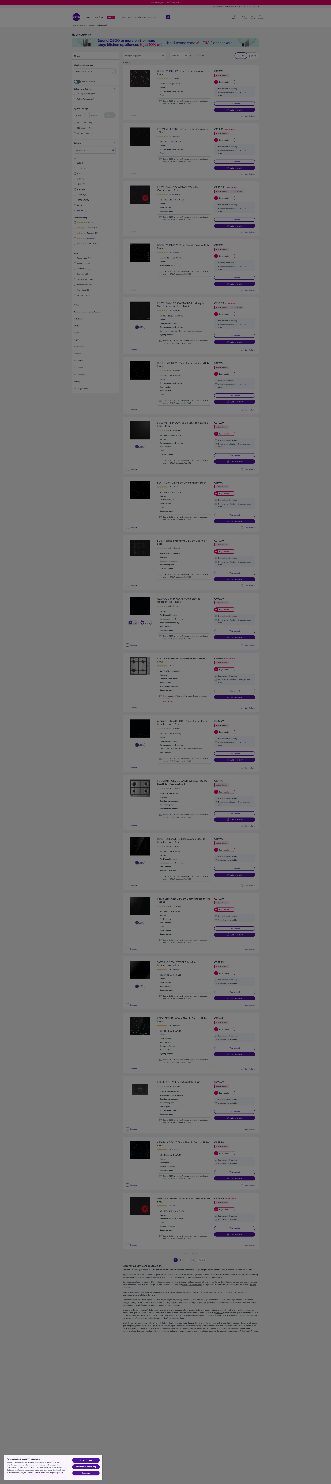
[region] (53, 1467)
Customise (86, 1473)
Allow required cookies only (86, 1467)
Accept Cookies (86, 1460)
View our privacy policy (54, 1472)
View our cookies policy (36, 1472)
